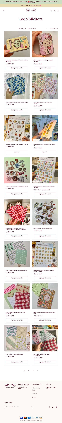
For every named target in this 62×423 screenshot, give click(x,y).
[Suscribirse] (31, 407)
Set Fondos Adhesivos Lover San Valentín (15, 313)
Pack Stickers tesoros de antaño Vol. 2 (17, 186)
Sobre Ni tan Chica (36, 389)
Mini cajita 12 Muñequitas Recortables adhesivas (17, 60)
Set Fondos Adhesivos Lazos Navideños (42, 355)
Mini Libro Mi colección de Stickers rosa (44, 313)
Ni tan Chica (27, 420)
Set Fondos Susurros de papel (14, 354)
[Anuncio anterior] (3, 2)
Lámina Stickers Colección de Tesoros (17, 144)
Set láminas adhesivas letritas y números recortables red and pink (16, 229)
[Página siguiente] (37, 370)
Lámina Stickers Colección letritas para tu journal (44, 271)
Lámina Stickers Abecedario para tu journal (44, 187)
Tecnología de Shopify (36, 420)
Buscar (34, 397)
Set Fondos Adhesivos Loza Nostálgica (17, 102)
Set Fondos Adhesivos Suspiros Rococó (43, 103)
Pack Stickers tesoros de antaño (43, 228)
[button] (3, 10)
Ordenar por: (22, 28)
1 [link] (24, 371)
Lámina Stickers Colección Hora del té (44, 145)
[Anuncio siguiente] (59, 2)
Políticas (48, 384)
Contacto (34, 393)
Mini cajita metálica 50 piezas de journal (43, 60)
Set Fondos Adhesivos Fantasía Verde (17, 270)
